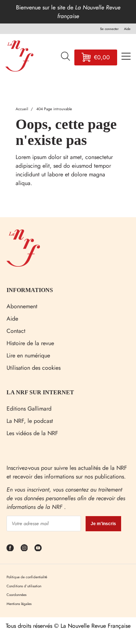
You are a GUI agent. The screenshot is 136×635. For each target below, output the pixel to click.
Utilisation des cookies (34, 368)
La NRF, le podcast (30, 421)
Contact (16, 331)
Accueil (22, 109)
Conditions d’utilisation (24, 586)
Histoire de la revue (30, 343)
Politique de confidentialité (27, 577)
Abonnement (22, 306)
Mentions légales (19, 603)
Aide (12, 318)
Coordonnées (16, 594)
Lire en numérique (28, 355)
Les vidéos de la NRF (32, 433)
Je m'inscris (103, 523)
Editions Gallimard (29, 408)
